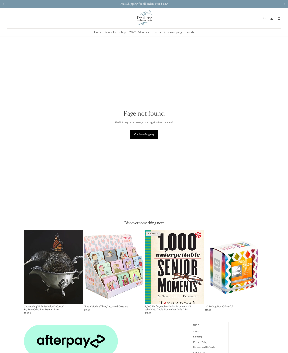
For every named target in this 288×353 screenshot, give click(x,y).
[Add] (78, 299)
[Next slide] (284, 4)
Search (196, 331)
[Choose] (138, 299)
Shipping (197, 337)
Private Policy (200, 342)
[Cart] (279, 18)
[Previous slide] (3, 4)
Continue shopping (144, 134)
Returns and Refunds (204, 347)
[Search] (264, 18)
